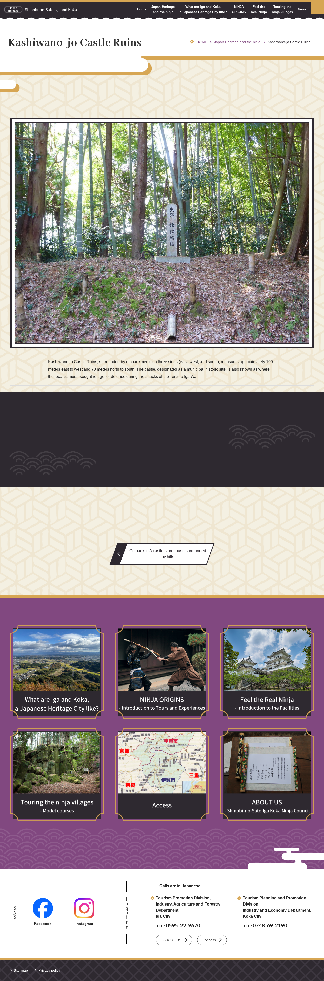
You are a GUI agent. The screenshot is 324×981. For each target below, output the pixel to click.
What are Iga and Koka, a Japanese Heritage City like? (203, 9)
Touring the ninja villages (282, 9)
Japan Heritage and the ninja (163, 9)
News (302, 9)
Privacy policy (49, 970)
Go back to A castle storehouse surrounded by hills (167, 554)
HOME (201, 42)
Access (210, 940)
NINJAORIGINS (239, 9)
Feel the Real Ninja (259, 9)
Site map (21, 970)
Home (141, 9)
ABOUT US (172, 940)
